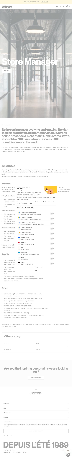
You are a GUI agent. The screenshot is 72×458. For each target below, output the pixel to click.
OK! (36, 270)
